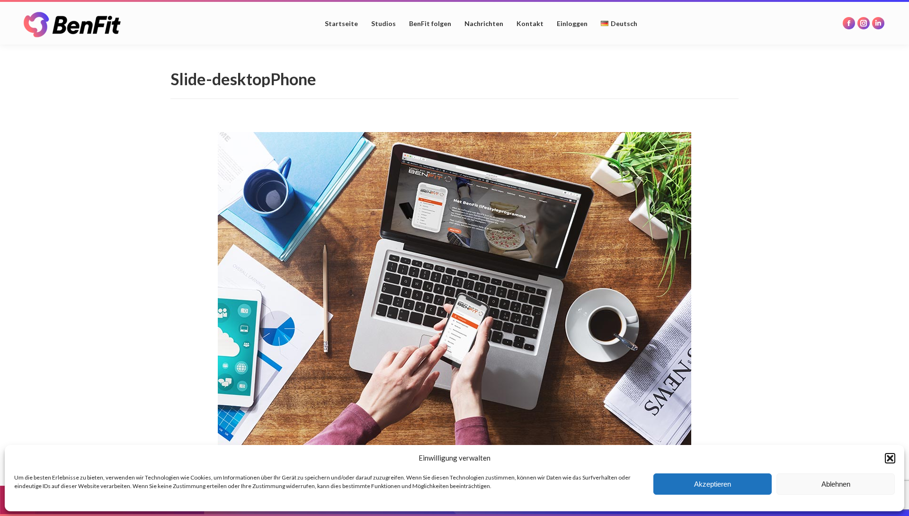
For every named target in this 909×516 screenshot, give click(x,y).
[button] (890, 458)
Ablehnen (835, 484)
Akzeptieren (712, 484)
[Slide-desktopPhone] (454, 290)
